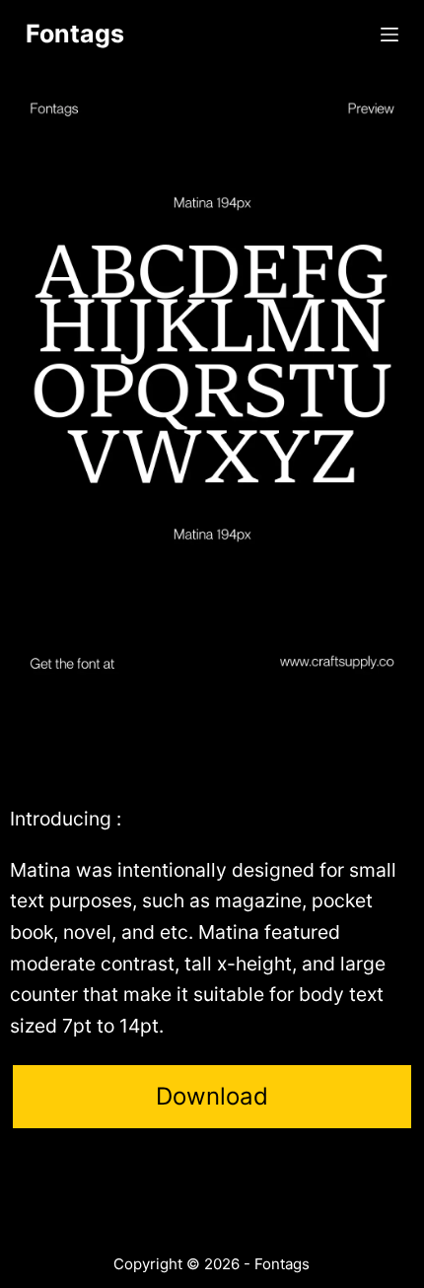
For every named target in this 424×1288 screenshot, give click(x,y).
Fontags (75, 33)
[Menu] (389, 34)
